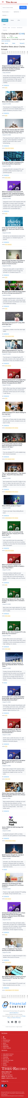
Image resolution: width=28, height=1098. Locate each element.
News (9, 27)
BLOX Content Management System (11, 1095)
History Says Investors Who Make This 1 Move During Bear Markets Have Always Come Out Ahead (13, 794)
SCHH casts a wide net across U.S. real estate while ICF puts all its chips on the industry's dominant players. (13, 739)
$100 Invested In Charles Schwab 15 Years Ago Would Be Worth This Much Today (12, 664)
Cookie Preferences (4, 1094)
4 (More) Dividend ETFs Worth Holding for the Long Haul (14, 413)
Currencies (13, 27)
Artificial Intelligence (8, 427)
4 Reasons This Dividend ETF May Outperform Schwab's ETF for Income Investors (12, 885)
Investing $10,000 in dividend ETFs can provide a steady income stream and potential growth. (13, 170)
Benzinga (5, 682)
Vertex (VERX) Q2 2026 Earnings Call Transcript (12, 827)
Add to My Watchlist (5, 41)
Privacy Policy (12, 1093)
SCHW (21, 33)
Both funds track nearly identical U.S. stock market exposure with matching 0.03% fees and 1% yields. (14, 609)
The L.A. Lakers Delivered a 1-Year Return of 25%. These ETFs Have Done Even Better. (14, 474)
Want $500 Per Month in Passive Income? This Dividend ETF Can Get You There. (14, 977)
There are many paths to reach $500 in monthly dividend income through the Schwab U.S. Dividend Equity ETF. (13, 270)
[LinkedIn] (15, 1022)
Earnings (14, 840)
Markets (5, 20)
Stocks (12, 20)
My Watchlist (16, 11)
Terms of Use (7, 1093)
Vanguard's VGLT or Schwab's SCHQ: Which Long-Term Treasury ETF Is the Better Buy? (12, 533)
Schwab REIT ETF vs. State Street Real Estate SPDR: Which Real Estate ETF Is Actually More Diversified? (13, 698)
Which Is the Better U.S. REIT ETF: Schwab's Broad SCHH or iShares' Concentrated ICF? (11, 731)
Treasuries (5, 30)
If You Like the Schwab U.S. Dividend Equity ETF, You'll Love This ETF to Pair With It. (13, 229)
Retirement (9, 244)
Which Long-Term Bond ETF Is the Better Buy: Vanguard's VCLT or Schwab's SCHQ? (13, 762)
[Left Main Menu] (2, 2)
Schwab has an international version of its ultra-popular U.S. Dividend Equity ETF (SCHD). (14, 237)
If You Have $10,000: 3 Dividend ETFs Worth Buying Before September (12, 163)
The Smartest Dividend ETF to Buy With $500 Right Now (13, 323)
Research (22, 43)
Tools (4, 24)
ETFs (19, 20)
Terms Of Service (16, 1017)
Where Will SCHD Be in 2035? (11, 102)
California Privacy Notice (20, 1093)
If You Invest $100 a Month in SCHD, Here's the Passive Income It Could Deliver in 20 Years (12, 445)
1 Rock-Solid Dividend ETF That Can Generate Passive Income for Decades (13, 351)
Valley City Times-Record (11, 1092)
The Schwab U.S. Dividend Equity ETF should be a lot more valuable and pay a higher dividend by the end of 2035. (13, 108)
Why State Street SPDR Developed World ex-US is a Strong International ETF (14, 292)
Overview (5, 27)
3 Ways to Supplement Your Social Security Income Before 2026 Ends (12, 949)
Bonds (6, 148)
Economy (12, 148)
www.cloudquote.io (14, 1012)
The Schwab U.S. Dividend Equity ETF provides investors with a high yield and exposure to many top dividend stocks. (13, 359)
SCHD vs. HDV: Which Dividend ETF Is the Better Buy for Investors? (14, 632)
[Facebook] (12, 1022)
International (19, 27)
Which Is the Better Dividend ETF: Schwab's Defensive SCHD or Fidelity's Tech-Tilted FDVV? (13, 566)
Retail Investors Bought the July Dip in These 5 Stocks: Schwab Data (13, 855)
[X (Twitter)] (8, 1022)
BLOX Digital (21, 1095)
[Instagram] (19, 1022)
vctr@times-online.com (11, 1078)
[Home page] (14, 1068)
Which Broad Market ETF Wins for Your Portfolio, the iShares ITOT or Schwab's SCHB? (13, 600)
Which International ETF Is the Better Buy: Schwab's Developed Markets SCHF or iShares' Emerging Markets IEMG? (14, 381)
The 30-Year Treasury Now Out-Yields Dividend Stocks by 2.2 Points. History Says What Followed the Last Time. (13, 131)
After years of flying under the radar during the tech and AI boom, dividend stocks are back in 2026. (14, 421)
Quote (6, 43)
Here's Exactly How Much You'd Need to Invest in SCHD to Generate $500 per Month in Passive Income (13, 262)
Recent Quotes (5, 11)
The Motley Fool (6, 85)
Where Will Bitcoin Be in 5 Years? (12, 506)
